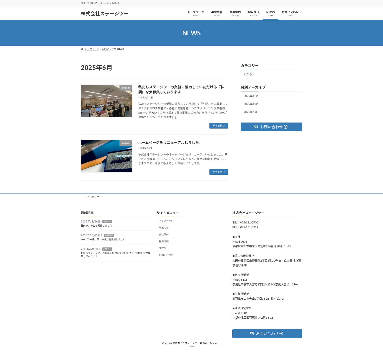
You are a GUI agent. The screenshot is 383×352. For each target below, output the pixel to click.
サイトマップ (92, 197)
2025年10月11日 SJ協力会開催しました (103, 239)
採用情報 (164, 241)
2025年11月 (251, 96)
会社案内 (164, 234)
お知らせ (249, 74)
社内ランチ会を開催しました (96, 225)
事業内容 (164, 227)
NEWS (162, 247)
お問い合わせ (166, 254)
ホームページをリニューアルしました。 (170, 142)
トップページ (166, 220)
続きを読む (219, 125)
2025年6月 (250, 112)
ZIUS (191, 346)
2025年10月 (251, 104)
